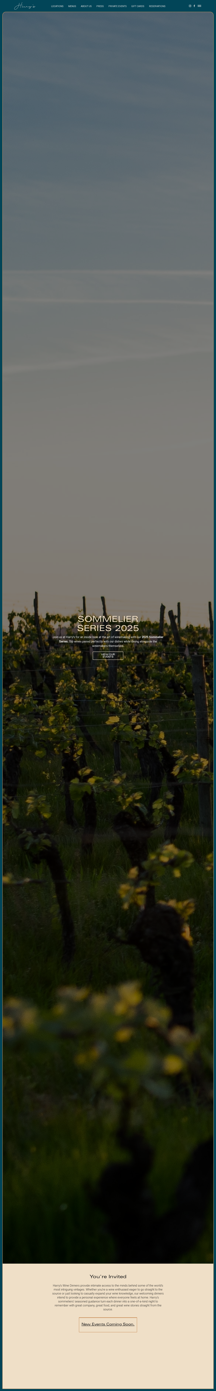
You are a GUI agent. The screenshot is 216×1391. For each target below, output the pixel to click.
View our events (108, 656)
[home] (27, 6)
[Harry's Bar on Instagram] (190, 6)
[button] (57, 6)
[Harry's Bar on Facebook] (194, 6)
